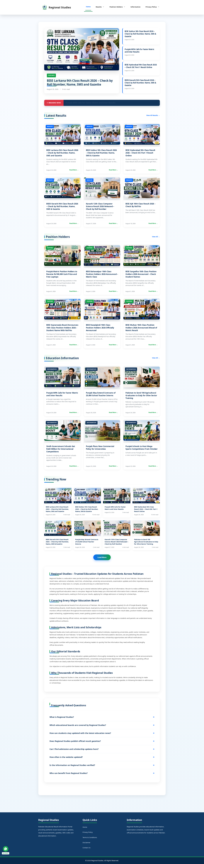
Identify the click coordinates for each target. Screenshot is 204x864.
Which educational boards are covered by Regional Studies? (78, 725)
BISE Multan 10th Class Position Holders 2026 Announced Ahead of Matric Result (141, 327)
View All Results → (153, 115)
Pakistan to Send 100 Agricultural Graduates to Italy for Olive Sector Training (141, 395)
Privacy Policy (151, 7)
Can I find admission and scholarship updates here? (74, 749)
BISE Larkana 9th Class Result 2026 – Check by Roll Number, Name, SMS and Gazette (80, 82)
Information (135, 7)
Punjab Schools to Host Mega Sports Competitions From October (141, 447)
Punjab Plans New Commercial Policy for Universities (100, 447)
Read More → (74, 170)
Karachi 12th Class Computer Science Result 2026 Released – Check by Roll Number (100, 206)
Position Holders (116, 7)
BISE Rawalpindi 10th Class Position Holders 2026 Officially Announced (100, 327)
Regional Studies (60, 7)
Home (88, 7)
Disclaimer (86, 842)
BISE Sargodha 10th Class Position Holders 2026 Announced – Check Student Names (140, 274)
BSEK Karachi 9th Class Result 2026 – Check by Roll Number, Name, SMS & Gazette (140, 82)
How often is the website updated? (66, 757)
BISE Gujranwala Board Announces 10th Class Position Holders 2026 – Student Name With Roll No (62, 327)
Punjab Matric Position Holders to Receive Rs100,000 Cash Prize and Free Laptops (61, 274)
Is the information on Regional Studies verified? (72, 765)
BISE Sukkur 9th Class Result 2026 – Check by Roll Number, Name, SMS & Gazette (140, 34)
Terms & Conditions (90, 837)
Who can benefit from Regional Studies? (69, 773)
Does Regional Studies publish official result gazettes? (75, 741)
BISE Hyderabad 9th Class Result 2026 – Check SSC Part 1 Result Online (141, 65)
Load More (102, 557)
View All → (156, 237)
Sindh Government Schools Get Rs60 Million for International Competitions (60, 449)
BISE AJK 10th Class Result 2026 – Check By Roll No (140, 205)
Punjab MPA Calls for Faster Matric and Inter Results (139, 50)
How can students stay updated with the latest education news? (80, 733)
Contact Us (86, 848)
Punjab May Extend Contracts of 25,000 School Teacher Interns (100, 394)
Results (99, 7)
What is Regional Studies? (62, 717)
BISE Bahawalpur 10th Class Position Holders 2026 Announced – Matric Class (102, 274)
